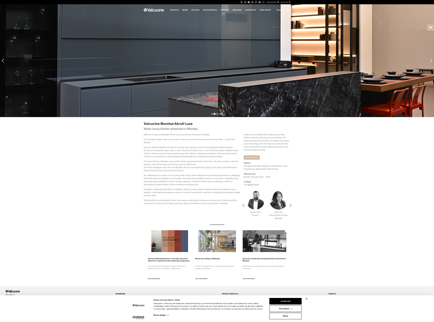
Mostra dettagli (159, 315)
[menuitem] (280, 10)
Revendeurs (120, 294)
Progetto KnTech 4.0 (230, 294)
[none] (280, 10)
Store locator (284, 2)
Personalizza (284, 309)
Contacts (332, 294)
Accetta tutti (285, 301)
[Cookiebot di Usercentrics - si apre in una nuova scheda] (138, 317)
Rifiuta (285, 316)
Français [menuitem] (279, 10)
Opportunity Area (272, 2)
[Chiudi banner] (306, 299)
